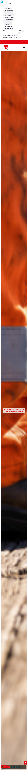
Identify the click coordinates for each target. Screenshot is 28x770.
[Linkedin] (17, 41)
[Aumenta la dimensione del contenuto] (23, 31)
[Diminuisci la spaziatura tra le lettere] (18, 37)
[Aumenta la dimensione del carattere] (20, 33)
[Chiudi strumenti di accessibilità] (3, 5)
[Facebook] (10, 41)
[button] (24, 47)
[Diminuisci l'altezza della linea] (15, 35)
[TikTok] (13, 41)
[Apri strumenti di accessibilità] (1, 1)
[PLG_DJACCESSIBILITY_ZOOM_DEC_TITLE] (22, 31)
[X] (15, 41)
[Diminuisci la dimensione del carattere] (19, 33)
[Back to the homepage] (6, 47)
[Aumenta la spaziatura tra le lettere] (20, 37)
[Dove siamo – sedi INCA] (25, 763)
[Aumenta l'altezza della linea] (17, 35)
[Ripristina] (1, 5)
